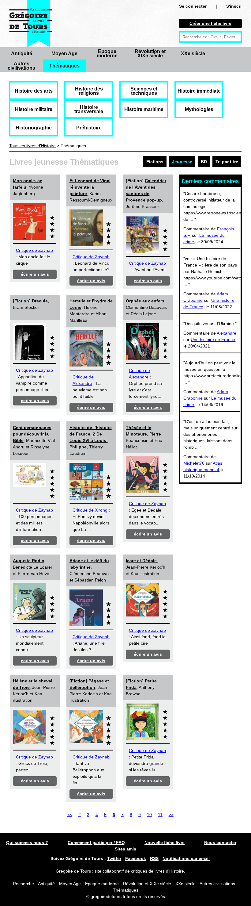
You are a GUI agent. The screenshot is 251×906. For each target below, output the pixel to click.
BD (204, 161)
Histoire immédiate (199, 91)
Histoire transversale (88, 109)
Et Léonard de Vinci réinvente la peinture (90, 187)
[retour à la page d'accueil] (30, 23)
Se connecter (193, 6)
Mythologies (199, 109)
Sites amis (125, 848)
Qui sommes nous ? (27, 842)
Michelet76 (193, 463)
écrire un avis (35, 274)
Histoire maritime (143, 109)
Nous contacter (220, 842)
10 (149, 814)
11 (160, 814)
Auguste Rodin (28, 560)
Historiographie (34, 127)
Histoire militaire (33, 109)
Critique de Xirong (90, 510)
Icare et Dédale (141, 560)
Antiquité (21, 53)
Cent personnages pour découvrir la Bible (32, 434)
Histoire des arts (34, 91)
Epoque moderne (107, 53)
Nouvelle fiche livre (164, 842)
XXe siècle (193, 53)
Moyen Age (64, 53)
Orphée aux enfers (145, 300)
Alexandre (226, 333)
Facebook (135, 858)
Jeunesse (182, 161)
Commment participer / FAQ (96, 842)
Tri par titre (226, 161)
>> (171, 814)
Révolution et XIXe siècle (150, 53)
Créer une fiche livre (210, 23)
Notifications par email (186, 858)
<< (69, 814)
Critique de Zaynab (34, 250)
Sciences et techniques (143, 91)
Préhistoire (89, 127)
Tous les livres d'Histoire (32, 145)
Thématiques (64, 65)
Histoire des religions (89, 91)
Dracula (40, 300)
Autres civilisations (21, 66)
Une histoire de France (213, 339)
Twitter (114, 858)
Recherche (23, 883)
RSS (154, 858)
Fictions (154, 161)
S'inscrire (235, 6)
